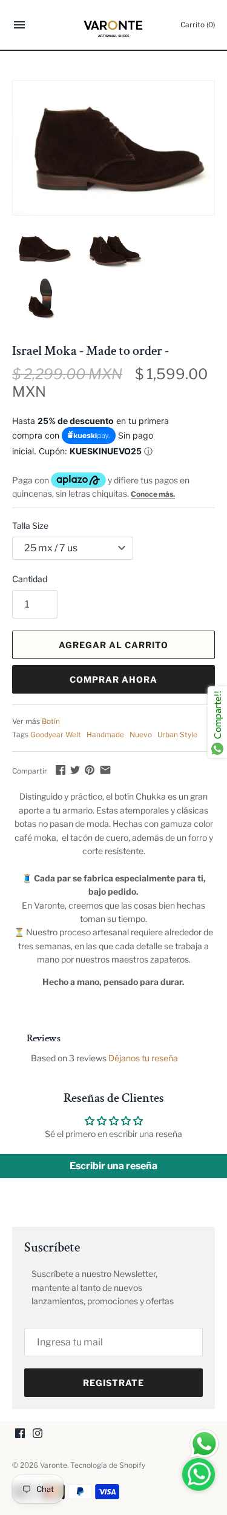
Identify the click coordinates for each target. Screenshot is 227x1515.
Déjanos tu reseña (143, 1058)
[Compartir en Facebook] (60, 769)
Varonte (53, 1465)
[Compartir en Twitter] (75, 769)
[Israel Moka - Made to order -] (113, 148)
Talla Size (30, 525)
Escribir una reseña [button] (113, 1166)
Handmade (105, 735)
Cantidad (29, 579)
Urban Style (177, 735)
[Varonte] (113, 25)
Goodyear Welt (55, 735)
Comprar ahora (113, 679)
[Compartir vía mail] (105, 769)
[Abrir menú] (19, 26)
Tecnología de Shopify (107, 1465)
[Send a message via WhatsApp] (204, 1443)
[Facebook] (20, 1434)
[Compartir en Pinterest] (89, 769)
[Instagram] (37, 1434)
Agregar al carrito (113, 645)
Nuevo (141, 735)
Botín (51, 721)
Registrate (113, 1382)
